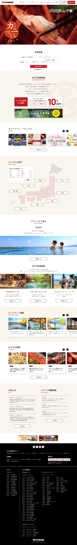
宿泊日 (23, 57)
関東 (63, 192)
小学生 (33, 61)
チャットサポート (59, 453)
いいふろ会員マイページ (62, 2)
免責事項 (8, 461)
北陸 (29, 185)
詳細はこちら (38, 258)
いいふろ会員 (21, 453)
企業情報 (8, 459)
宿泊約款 (23, 459)
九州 (21, 208)
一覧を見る (38, 149)
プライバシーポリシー (15, 459)
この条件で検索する (38, 66)
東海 (52, 201)
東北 (63, 180)
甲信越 (40, 180)
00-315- (54, 459)
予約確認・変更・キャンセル (12, 453)
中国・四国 (15, 191)
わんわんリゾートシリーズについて (29, 526)
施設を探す (22, 2)
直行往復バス (34, 453)
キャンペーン (28, 453)
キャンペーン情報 (39, 2)
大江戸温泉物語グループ (13, 451)
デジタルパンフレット (50, 453)
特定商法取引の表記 (15, 461)
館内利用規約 (28, 459)
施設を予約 (71, 2)
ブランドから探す (30, 2)
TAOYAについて (10, 472)
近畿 (37, 204)
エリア (40, 57)
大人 (22, 62)
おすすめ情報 (47, 2)
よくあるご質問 (54, 2)
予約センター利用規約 (37, 459)
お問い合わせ (66, 453)
